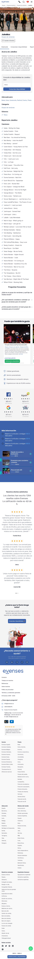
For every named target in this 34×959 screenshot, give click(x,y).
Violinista (20, 860)
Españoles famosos (23, 872)
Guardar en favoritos (9, 40)
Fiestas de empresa (23, 791)
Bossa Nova (21, 843)
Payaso (3, 877)
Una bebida (21, 757)
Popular (20, 818)
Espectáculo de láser (7, 893)
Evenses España (6, 744)
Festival (19, 100)
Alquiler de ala (5, 933)
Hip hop (20, 833)
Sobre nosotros (6, 686)
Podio (3, 928)
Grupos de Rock (24, 347)
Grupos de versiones (21, 5)
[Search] (24, 2)
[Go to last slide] (2, 19)
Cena (7, 100)
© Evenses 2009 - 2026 (8, 695)
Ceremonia (13, 100)
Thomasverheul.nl (6, 769)
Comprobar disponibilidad (17, 89)
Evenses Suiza (5, 757)
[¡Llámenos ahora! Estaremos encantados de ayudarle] (19, 2)
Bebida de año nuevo (23, 776)
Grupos (3, 5)
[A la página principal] (5, 2)
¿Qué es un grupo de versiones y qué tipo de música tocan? (17, 294)
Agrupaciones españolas (24, 874)
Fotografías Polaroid (7, 887)
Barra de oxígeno (6, 920)
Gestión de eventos (7, 898)
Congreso (20, 759)
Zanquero (4, 879)
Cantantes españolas (23, 879)
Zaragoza (4, 843)
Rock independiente (23, 850)
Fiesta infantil (21, 771)
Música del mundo (23, 806)
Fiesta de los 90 (22, 801)
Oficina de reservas (7, 771)
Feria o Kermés (21, 747)
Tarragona (4, 835)
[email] (7, 662)
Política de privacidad (7, 689)
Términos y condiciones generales (11, 692)
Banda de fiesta (22, 862)
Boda (3, 100)
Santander (4, 833)
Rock (19, 823)
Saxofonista (21, 865)
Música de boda (22, 825)
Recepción (20, 766)
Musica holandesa (22, 855)
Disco (5, 115)
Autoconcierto (21, 808)
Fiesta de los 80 (22, 799)
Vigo (3, 838)
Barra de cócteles (6, 918)
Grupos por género (11, 5)
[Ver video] (17, 19)
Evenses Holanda (6, 747)
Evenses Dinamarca (7, 762)
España (3, 808)
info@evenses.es (13, 716)
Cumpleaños (21, 781)
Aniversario (20, 764)
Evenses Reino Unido (7, 764)
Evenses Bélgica (6, 749)
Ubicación (5, 806)
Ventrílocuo (21, 858)
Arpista (19, 867)
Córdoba (4, 813)
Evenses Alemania (6, 752)
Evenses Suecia (6, 759)
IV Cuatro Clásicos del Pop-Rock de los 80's (15, 344)
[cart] (27, 2)
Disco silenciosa (22, 810)
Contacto (4, 677)
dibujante (4, 903)
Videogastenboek (6, 938)
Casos (3, 930)
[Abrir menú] (31, 2)
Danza (19, 848)
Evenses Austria (6, 754)
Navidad (20, 779)
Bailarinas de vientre (7, 908)
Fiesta (29, 100)
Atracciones (5, 935)
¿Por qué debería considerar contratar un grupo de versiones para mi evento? (16, 301)
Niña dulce (4, 901)
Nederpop (20, 853)
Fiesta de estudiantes (23, 784)
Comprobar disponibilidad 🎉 (17, 621)
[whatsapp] (12, 662)
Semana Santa (21, 796)
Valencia (4, 840)
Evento (25, 100)
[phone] (17, 662)
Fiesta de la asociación (23, 786)
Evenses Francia (6, 766)
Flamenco (20, 820)
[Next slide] (32, 19)
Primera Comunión (22, 789)
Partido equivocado (23, 813)
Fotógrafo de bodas (7, 882)
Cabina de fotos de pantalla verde (9, 890)
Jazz (19, 830)
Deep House (21, 838)
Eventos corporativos (23, 752)
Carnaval (20, 794)
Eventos (20, 749)
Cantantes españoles (23, 877)
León (3, 818)
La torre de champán (7, 923)
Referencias (5, 683)
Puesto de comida (6, 925)
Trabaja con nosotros (7, 680)
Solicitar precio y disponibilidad (12, 361)
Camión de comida (6, 913)
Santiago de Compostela (8, 828)
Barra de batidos (6, 916)
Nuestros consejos (7, 872)
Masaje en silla (5, 884)
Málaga (3, 820)
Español (20, 845)
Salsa (19, 828)
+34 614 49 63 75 (16, 714)
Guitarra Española (22, 815)
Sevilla (3, 830)
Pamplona (4, 825)
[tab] (14, 30)
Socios (4, 742)
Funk (19, 840)
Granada (4, 815)
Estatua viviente (6, 874)
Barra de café (5, 911)
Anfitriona (4, 896)
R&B (19, 835)
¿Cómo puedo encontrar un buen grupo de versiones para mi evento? (16, 308)
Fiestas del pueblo (22, 774)
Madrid (3, 823)
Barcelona (4, 810)
